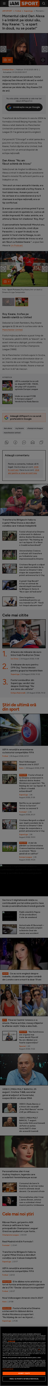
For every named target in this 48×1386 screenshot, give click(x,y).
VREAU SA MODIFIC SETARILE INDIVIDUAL (24, 1379)
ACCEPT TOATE (24, 1373)
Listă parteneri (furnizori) (8, 1369)
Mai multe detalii (11, 1341)
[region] (24, 1356)
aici (39, 1349)
